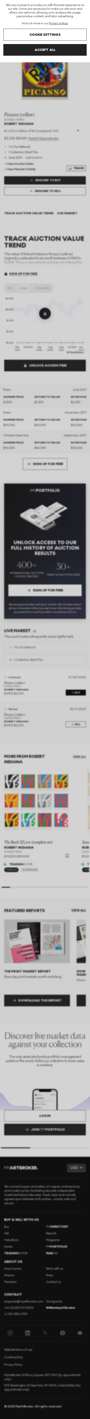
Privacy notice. (58, 23)
